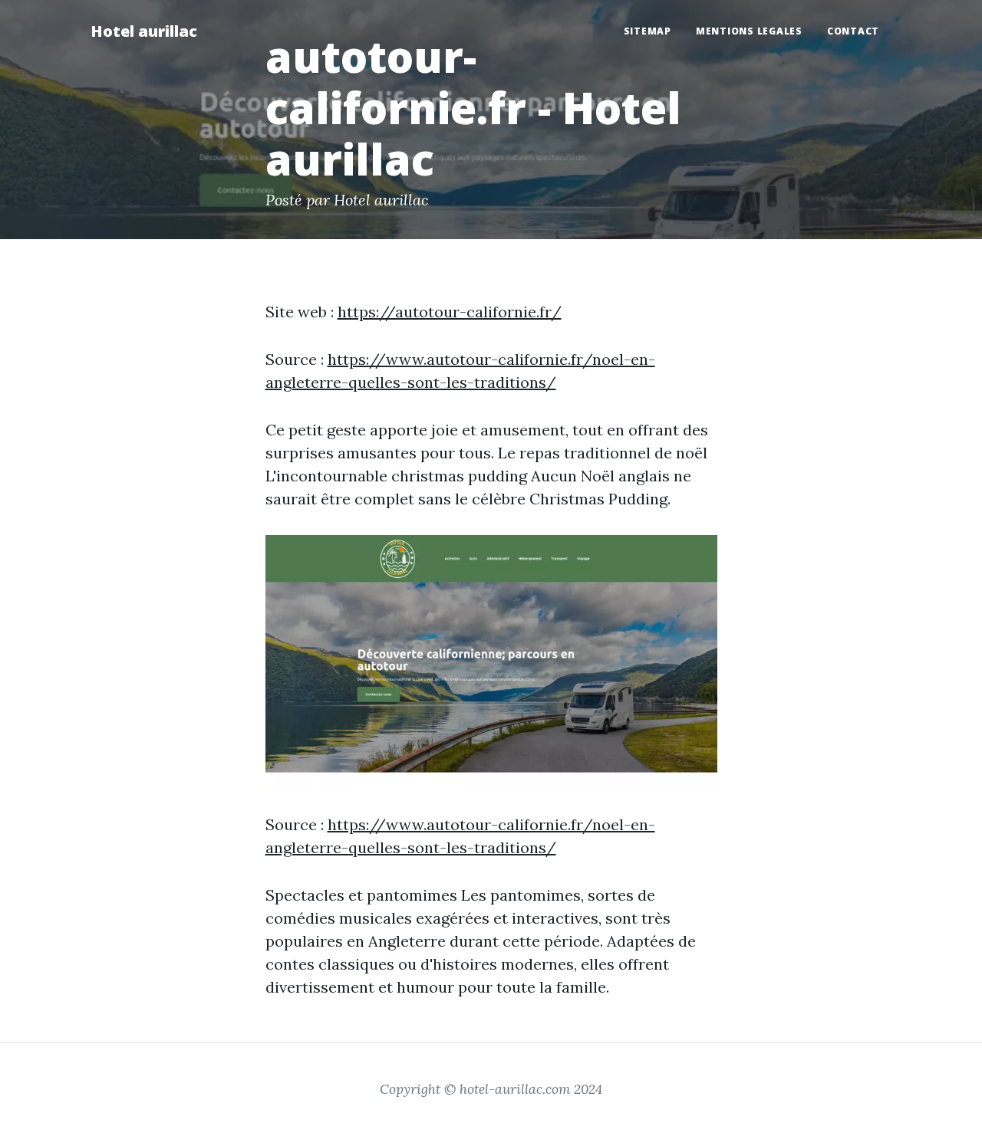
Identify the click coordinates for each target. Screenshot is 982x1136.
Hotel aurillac (144, 31)
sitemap (647, 31)
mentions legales (749, 31)
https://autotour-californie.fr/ (450, 311)
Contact (853, 31)
